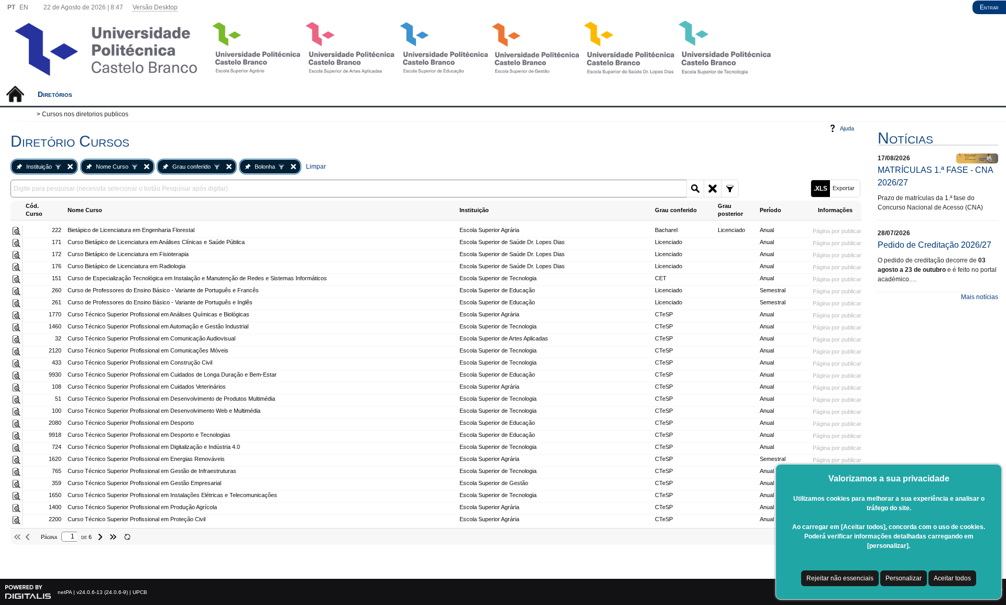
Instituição (39, 166)
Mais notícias (979, 297)
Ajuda (847, 128)
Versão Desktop (155, 7)
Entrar (989, 7)
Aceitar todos (952, 578)
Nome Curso (112, 166)
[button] (695, 188)
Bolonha (265, 166)
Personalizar (903, 578)
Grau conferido (191, 166)
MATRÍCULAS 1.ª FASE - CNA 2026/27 (935, 176)
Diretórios (55, 94)
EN (23, 7)
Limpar (316, 166)
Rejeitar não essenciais (839, 578)
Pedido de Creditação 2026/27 (934, 244)
